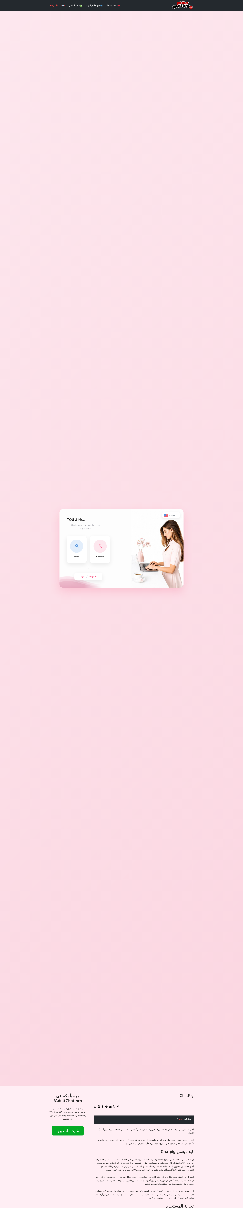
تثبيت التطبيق (74, 5)
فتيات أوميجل (112, 5)
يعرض (180, 1119)
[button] (64, 5)
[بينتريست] (106, 1106)
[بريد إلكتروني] (110, 1106)
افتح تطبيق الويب (93, 5)
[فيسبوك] (118, 1106)
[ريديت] (99, 1106)
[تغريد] (114, 1106)
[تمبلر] (102, 1106)
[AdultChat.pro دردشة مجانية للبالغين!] (182, 5)
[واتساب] (95, 1106)
